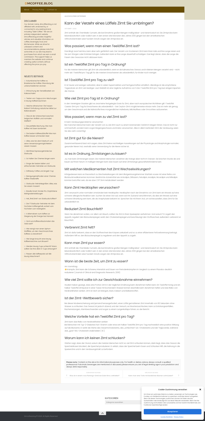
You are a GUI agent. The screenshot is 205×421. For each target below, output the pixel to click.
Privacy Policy (178, 417)
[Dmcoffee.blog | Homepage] (38, 3)
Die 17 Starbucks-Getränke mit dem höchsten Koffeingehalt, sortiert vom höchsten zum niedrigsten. (39, 206)
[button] (200, 389)
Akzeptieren (172, 411)
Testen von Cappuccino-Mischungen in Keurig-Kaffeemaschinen (40, 99)
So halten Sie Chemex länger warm (40, 158)
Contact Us (52, 9)
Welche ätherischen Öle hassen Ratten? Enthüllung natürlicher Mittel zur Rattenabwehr (40, 108)
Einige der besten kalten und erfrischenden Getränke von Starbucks (40, 164)
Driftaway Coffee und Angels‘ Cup (40, 171)
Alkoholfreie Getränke (75, 16)
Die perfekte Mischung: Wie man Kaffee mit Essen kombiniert (38, 127)
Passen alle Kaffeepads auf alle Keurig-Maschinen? (37, 255)
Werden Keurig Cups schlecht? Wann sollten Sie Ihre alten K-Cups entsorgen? (40, 247)
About (26, 9)
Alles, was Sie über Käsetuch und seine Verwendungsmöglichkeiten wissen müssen (38, 143)
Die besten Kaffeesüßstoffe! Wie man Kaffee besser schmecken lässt (40, 134)
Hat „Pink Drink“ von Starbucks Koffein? (41, 199)
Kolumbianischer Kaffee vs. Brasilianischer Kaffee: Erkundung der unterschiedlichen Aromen (39, 83)
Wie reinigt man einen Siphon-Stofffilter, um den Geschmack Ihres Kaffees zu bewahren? (38, 231)
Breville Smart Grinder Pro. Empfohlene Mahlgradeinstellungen (40, 192)
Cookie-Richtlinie (167, 417)
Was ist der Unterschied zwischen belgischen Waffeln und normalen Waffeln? (39, 118)
